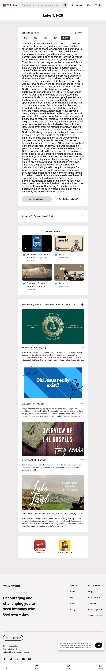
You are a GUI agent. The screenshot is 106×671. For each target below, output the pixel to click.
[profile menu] (98, 5)
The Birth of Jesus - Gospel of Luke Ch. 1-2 (39, 285)
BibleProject (32, 260)
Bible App (40, 552)
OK (98, 645)
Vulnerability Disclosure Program (16, 652)
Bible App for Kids (65, 552)
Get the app (77, 5)
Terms (18, 649)
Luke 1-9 (66, 283)
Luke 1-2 (66, 254)
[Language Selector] (88, 5)
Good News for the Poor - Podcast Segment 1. (39, 256)
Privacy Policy (8, 649)
